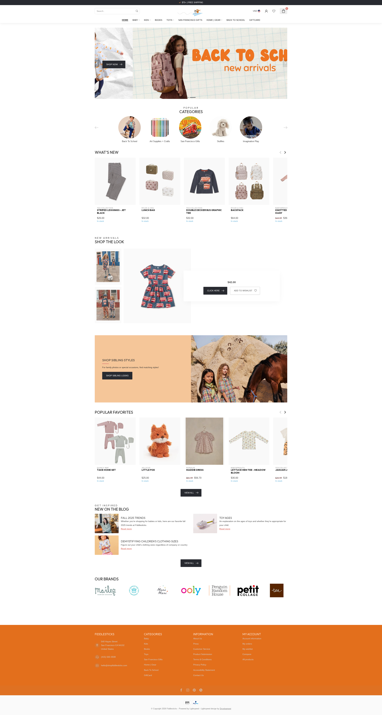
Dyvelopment (225, 709)
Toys (169, 20)
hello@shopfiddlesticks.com (114, 665)
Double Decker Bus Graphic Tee (204, 211)
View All (189, 493)
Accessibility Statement (204, 670)
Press (196, 644)
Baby (135, 20)
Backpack (237, 210)
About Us (197, 638)
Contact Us (198, 675)
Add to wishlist (243, 290)
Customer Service (201, 649)
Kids (146, 20)
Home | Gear (213, 20)
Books (158, 20)
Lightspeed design (209, 709)
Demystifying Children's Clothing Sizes (149, 541)
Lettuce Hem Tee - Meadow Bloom (248, 471)
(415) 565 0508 (108, 657)
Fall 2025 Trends (133, 518)
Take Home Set (106, 470)
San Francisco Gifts (190, 20)
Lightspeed (194, 709)
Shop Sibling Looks (117, 375)
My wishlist (247, 649)
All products (248, 659)
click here (213, 290)
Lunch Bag (148, 210)
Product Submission (202, 654)
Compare (246, 654)
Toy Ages (225, 518)
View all (189, 563)
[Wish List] (273, 11)
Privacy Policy (199, 664)
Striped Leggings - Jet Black (111, 211)
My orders (247, 644)
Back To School (236, 20)
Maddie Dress (195, 470)
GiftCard (254, 20)
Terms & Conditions (202, 659)
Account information (251, 638)
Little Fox (148, 470)
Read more (126, 529)
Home (125, 20)
